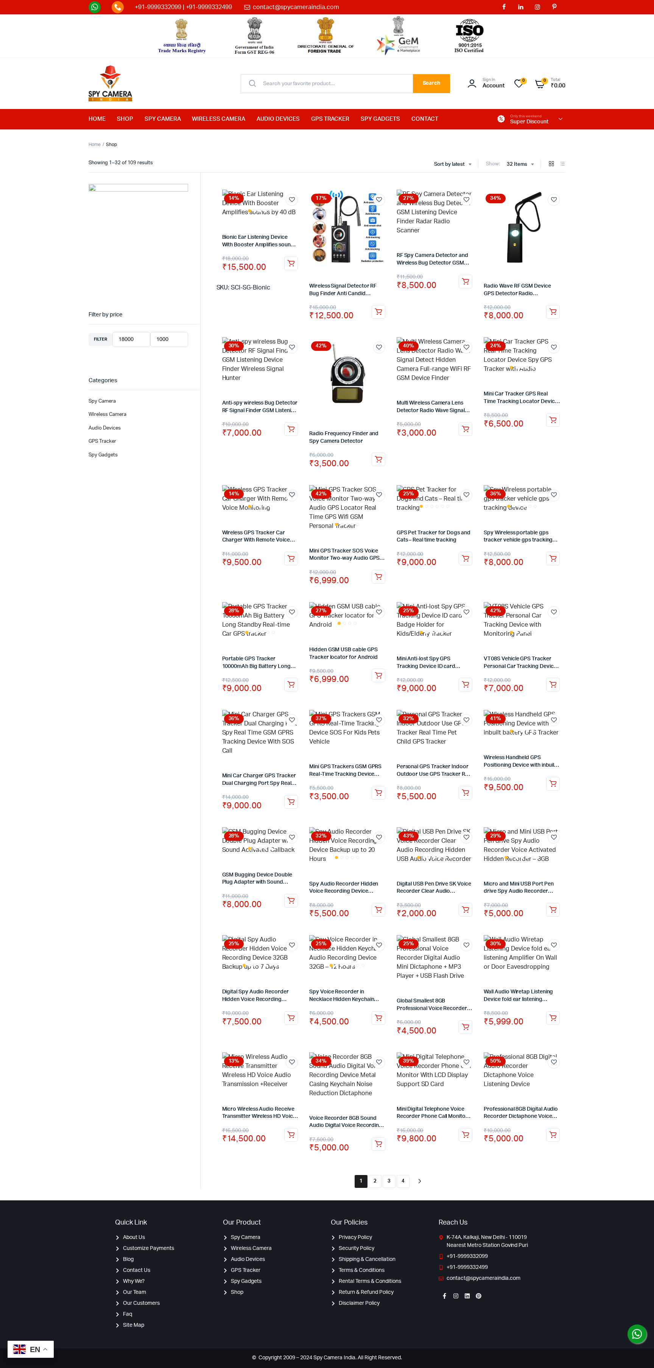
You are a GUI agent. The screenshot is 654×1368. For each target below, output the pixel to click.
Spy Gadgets (103, 455)
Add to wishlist (292, 200)
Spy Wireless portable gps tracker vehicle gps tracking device (518, 540)
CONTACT (424, 119)
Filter (100, 339)
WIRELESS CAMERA (218, 119)
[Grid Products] (551, 164)
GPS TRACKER (330, 119)
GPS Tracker (102, 441)
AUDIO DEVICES (278, 119)
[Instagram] (455, 1295)
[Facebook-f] (444, 1295)
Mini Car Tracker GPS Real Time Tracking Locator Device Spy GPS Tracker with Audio (520, 401)
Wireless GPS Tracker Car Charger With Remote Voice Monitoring (256, 540)
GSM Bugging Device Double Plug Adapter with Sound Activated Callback (257, 882)
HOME (97, 119)
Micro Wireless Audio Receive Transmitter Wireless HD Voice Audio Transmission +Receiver (259, 1117)
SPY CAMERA (163, 119)
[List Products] (562, 164)
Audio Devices (105, 428)
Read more (378, 577)
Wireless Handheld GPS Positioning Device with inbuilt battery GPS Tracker (520, 765)
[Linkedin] (467, 1295)
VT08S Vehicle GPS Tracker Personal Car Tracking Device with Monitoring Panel (520, 666)
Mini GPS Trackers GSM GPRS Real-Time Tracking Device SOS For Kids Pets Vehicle (345, 774)
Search (432, 83)
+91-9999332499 (209, 7)
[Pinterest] (478, 1295)
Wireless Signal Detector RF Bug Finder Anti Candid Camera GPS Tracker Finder (343, 293)
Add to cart (291, 263)
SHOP (125, 119)
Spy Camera (102, 401)
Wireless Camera (107, 414)
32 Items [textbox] (517, 164)
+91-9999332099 (158, 7)
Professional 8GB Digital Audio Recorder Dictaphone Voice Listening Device (521, 1117)
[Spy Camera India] (110, 83)
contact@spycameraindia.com (296, 7)
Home (95, 144)
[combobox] (453, 164)
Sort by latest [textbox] (449, 164)
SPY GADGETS (380, 119)
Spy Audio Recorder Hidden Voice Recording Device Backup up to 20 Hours (343, 891)
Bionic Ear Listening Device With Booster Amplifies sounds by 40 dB (259, 245)
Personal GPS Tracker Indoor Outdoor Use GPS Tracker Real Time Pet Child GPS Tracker (434, 774)
